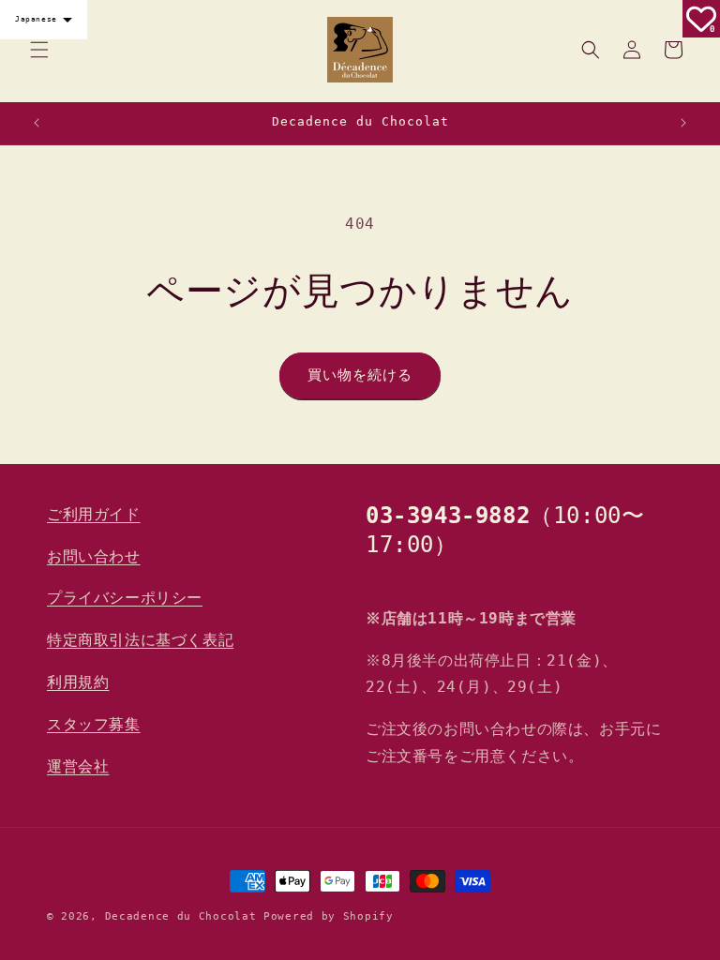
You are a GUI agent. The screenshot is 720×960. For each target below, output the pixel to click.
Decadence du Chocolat (181, 916)
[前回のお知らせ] (36, 122)
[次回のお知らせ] (683, 122)
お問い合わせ (94, 556)
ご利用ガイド (94, 514)
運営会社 (78, 766)
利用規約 (78, 682)
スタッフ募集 (94, 724)
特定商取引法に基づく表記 (140, 640)
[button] (39, 49)
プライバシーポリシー (124, 598)
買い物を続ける (360, 375)
